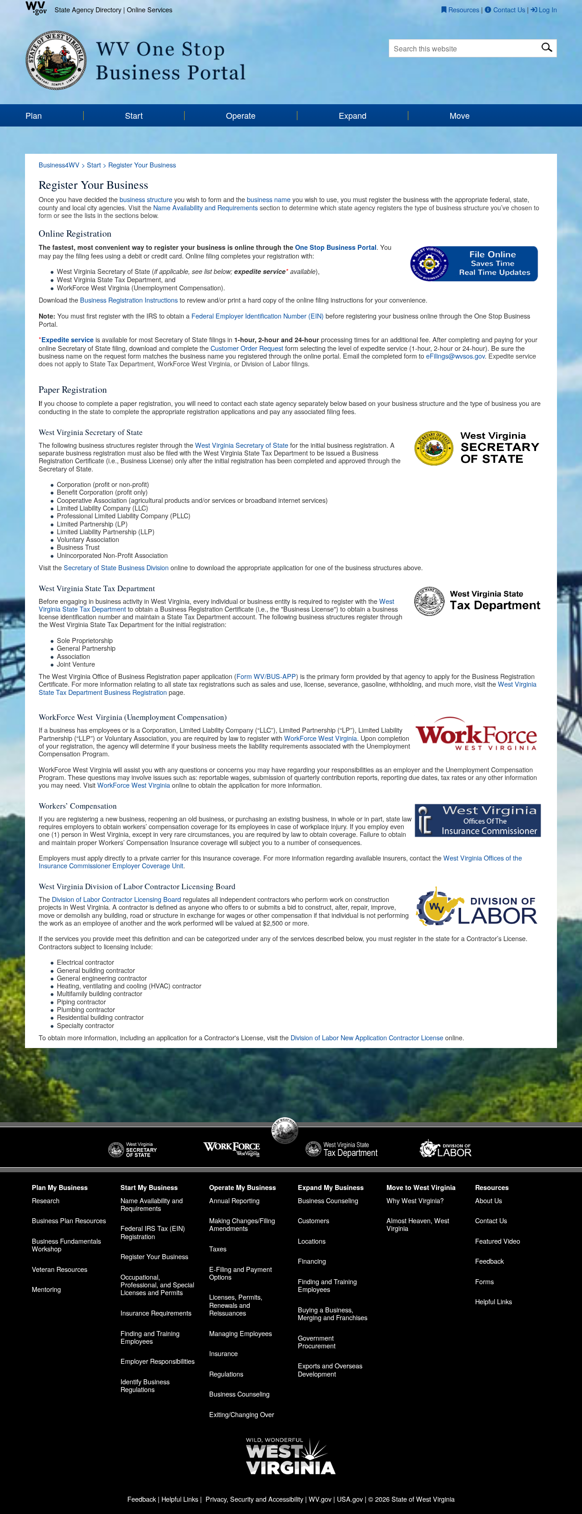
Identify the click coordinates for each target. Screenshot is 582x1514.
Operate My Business (242, 1187)
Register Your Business (154, 1256)
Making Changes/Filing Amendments (242, 1224)
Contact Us (491, 1220)
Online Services (149, 9)
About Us (488, 1200)
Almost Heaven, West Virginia (417, 1224)
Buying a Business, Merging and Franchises (332, 1314)
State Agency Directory (88, 9)
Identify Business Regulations (145, 1385)
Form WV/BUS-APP (266, 676)
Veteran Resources (59, 1269)
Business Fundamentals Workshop (66, 1245)
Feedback (489, 1261)
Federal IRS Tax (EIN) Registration (152, 1232)
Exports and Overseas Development (330, 1369)
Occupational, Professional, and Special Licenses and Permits (157, 1284)
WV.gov (320, 1499)
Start (94, 164)
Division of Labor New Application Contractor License (367, 1037)
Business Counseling (239, 1394)
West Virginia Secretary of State (241, 445)
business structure (146, 199)
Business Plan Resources (69, 1220)
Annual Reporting (234, 1200)
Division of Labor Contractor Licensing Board (116, 899)
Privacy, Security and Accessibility (254, 1499)
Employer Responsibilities (157, 1361)
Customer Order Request (247, 348)
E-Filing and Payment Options (240, 1273)
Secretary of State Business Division (116, 567)
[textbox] (473, 48)
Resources (492, 1187)
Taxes (217, 1248)
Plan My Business (60, 1187)
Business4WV (59, 164)
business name (269, 199)
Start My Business (149, 1187)
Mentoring (46, 1289)
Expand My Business (331, 1187)
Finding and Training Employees (150, 1337)
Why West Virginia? (415, 1200)
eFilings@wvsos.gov (455, 355)
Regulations (226, 1373)
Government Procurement (317, 1342)
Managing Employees (240, 1333)
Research (46, 1200)
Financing (312, 1261)
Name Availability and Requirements (205, 207)
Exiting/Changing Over (241, 1414)
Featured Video (497, 1241)
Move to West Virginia (421, 1187)
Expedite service (67, 339)
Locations (312, 1241)
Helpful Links (493, 1301)
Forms (484, 1281)
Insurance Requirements (155, 1313)
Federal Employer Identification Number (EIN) (257, 315)
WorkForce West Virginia (320, 738)
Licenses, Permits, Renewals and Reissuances (235, 1305)
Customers (313, 1220)
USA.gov (350, 1499)
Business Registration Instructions (129, 299)
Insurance (223, 1353)
